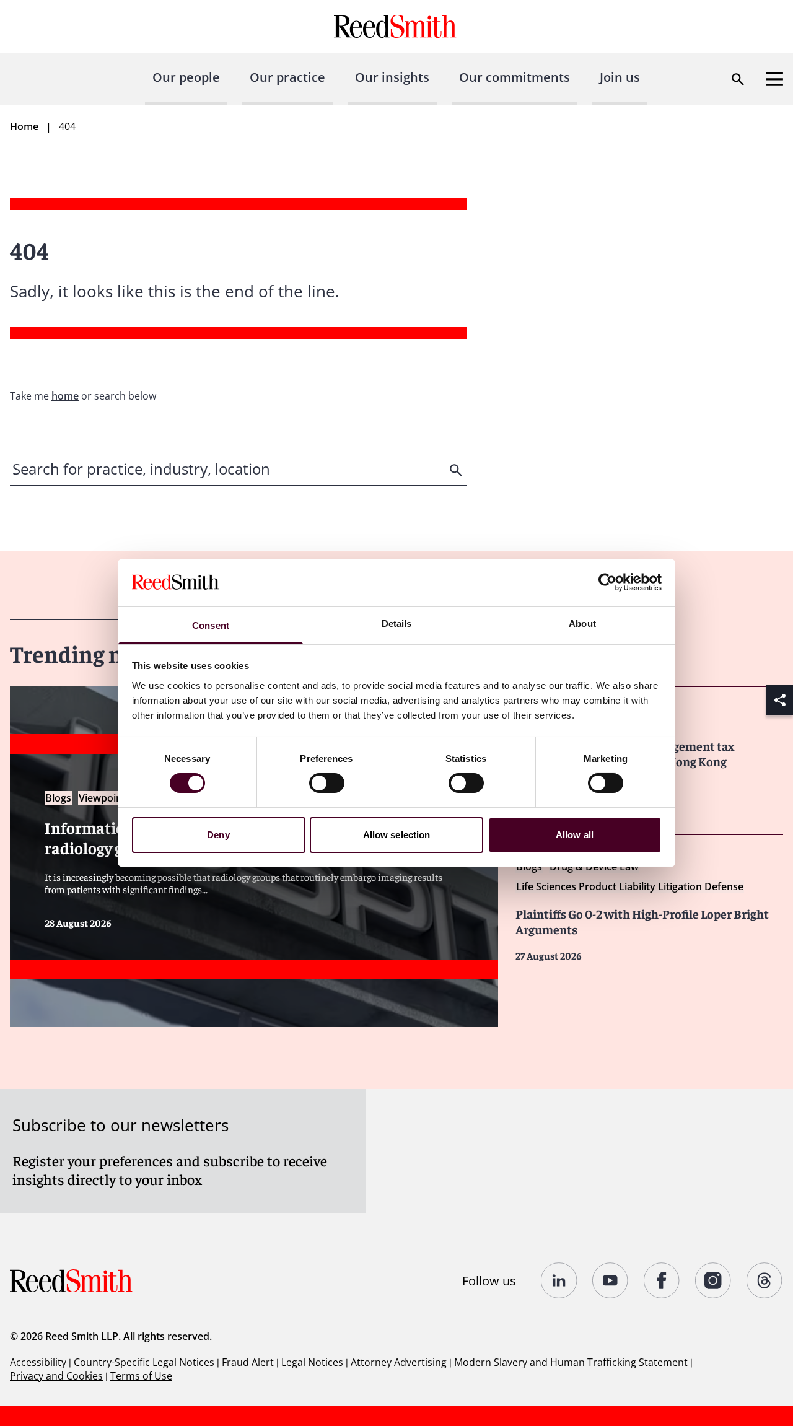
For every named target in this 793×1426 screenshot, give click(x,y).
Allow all (575, 834)
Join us (620, 77)
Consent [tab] (210, 625)
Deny (218, 834)
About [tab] (582, 623)
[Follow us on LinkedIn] (559, 1280)
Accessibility (38, 1362)
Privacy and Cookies (56, 1376)
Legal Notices (312, 1362)
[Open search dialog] (738, 79)
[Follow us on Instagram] (713, 1280)
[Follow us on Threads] (765, 1280)
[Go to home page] (397, 26)
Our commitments (514, 77)
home (65, 396)
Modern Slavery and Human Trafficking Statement (571, 1362)
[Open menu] (774, 79)
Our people (186, 77)
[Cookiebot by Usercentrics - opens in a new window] (607, 582)
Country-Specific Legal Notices (144, 1362)
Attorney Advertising (399, 1362)
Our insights (392, 77)
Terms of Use (141, 1376)
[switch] (326, 783)
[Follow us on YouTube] (610, 1280)
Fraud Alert (248, 1362)
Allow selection (397, 834)
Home (24, 126)
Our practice (287, 77)
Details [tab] (397, 623)
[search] (457, 470)
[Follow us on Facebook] (662, 1280)
